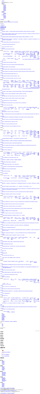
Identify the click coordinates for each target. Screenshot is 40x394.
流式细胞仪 (6, 145)
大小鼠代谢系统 (4, 166)
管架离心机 (10, 34)
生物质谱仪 (7, 186)
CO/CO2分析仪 (16, 232)
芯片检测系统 (2, 212)
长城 (11, 56)
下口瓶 (16, 246)
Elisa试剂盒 (16, 274)
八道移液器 (6, 31)
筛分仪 (8, 100)
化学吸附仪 (20, 93)
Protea (8, 51)
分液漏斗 (6, 257)
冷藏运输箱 (26, 59)
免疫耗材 (1, 294)
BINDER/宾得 (9, 56)
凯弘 (34, 154)
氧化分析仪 (17, 201)
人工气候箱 (14, 138)
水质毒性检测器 (17, 229)
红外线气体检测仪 (20, 232)
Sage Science (5, 135)
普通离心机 (3, 33)
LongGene (27, 130)
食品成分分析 (4, 201)
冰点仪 (15, 201)
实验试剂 (3, 317)
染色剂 (14, 264)
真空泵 (14, 44)
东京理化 (12, 86)
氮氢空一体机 (13, 78)
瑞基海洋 (31, 134)
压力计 (13, 255)
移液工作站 (30, 31)
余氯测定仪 (24, 229)
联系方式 (3, 385)
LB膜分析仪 (10, 93)
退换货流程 (3, 379)
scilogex (20, 51)
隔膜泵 (12, 44)
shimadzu (27, 198)
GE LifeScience (27, 132)
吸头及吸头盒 (4, 288)
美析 (26, 196)
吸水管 (8, 248)
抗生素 (24, 264)
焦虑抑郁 (6, 164)
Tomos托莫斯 (35, 51)
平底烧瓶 (8, 241)
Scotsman (31, 84)
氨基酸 (6, 264)
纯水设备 (1, 61)
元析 (11, 197)
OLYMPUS (8, 58)
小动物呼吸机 (4, 159)
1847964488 (8, 390)
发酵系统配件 (30, 140)
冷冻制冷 (1, 331)
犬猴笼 (10, 157)
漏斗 (1, 256)
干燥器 (20, 246)
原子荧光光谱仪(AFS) (9, 189)
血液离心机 (6, 34)
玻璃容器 (1, 245)
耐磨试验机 (19, 91)
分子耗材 (1, 292)
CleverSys (31, 176)
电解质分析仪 (5, 102)
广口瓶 (10, 246)
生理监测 (1, 161)
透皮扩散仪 (22, 208)
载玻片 (3, 295)
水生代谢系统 (8, 166)
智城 (30, 86)
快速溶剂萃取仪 (16, 71)
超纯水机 (8, 62)
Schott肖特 (16, 261)
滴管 (6, 248)
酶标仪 (5, 206)
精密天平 (8, 46)
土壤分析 (1, 224)
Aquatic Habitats (8, 178)
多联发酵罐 (26, 140)
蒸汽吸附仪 (17, 93)
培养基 (26, 264)
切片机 (5, 147)
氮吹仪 (3, 206)
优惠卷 (1, 304)
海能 (15, 220)
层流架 (12, 157)
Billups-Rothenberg (23, 154)
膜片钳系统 (17, 215)
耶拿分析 (20, 196)
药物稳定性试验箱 (29, 208)
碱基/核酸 (3, 264)
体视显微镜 (10, 36)
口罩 (6, 284)
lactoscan (8, 217)
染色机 (11, 147)
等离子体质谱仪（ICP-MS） (28, 186)
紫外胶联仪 (16, 119)
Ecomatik (12, 237)
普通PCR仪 (3, 111)
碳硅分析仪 (25, 191)
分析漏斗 (8, 257)
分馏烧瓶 (11, 241)
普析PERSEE (35, 197)
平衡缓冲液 (12, 272)
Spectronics (23, 135)
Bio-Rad (35, 135)
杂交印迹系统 (20, 119)
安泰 (19, 58)
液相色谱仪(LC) (4, 183)
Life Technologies (16, 59)
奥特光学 (12, 58)
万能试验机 (3, 91)
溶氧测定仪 (20, 229)
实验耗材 (3, 318)
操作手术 (1, 172)
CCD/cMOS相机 (31, 36)
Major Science (20, 130)
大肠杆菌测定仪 (28, 229)
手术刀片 (8, 286)
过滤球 (19, 257)
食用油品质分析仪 (22, 201)
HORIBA (27, 197)
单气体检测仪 (7, 232)
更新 (2, 325)
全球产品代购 (4, 375)
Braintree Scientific (16, 176)
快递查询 (3, 11)
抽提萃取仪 (12, 71)
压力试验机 (6, 91)
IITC (11, 175)
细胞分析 (1, 144)
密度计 (11, 255)
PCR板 (5, 293)
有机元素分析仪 (8, 191)
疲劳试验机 (16, 91)
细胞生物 (1, 271)
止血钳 (11, 286)
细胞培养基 (6, 272)
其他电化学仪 (24, 102)
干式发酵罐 (10, 140)
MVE (15, 85)
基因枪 (13, 121)
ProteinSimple (31, 131)
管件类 (1, 247)
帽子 (7, 284)
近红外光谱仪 (10, 188)
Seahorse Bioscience (27, 178)
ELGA (27, 85)
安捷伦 (31, 196)
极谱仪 (11, 102)
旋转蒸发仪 (3, 71)
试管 (2, 248)
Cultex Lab (23, 175)
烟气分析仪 (24, 232)
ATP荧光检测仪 (10, 206)
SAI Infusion (16, 51)
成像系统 (1, 214)
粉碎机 (3, 64)
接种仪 (10, 210)
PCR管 (3, 293)
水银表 (5, 255)
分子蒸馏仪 (14, 62)
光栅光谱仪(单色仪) (34, 188)
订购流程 (3, 367)
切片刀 (7, 295)
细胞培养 (1, 142)
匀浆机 (7, 64)
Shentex (20, 297)
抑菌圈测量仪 (7, 210)
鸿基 (30, 237)
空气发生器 (6, 78)
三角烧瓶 (3, 241)
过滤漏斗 (3, 257)
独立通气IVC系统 (15, 157)
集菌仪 (5, 208)
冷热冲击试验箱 (25, 88)
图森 (34, 54)
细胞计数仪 (3, 145)
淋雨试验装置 (29, 88)
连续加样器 (17, 31)
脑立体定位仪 (17, 164)
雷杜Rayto (27, 217)
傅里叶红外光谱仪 (14, 188)
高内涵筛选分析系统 (29, 145)
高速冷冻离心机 (25, 33)
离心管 (7, 288)
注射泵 (3, 44)
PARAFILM (20, 299)
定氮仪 (3, 191)
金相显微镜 (19, 36)
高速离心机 (16, 33)
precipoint (8, 220)
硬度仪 (1, 97)
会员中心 (2, 23)
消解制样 (1, 342)
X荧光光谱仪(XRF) (15, 189)
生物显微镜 (3, 36)
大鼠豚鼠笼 (5, 157)
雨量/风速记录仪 (13, 227)
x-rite (34, 196)
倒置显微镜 (13, 36)
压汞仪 (23, 93)
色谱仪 (1, 182)
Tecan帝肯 (20, 218)
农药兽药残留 (26, 201)
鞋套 (10, 284)
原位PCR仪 (9, 111)
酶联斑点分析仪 (23, 145)
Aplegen (27, 131)
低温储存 (1, 38)
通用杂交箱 (3, 119)
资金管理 (4, 10)
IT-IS (15, 133)
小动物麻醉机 (8, 159)
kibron (12, 53)
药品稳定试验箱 (34, 88)
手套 (4, 284)
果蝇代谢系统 (12, 166)
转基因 (1, 120)
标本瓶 (8, 246)
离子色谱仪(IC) (29, 183)
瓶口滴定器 (27, 31)
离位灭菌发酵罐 (19, 140)
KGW (19, 85)
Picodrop (35, 131)
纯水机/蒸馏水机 (4, 62)
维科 (7, 86)
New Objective (9, 196)
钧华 (15, 56)
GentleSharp (23, 176)
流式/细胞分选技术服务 (5, 306)
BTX (30, 154)
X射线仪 (1, 193)
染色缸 (24, 246)
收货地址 (4, 6)
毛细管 (12, 248)
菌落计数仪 (3, 210)
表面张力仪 (3, 93)
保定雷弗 (31, 53)
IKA (34, 80)
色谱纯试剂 (3, 276)
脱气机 (17, 78)
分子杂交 (1, 118)
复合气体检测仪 (28, 232)
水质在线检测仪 (12, 229)
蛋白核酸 (1, 269)
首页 (2, 313)
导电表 (7, 255)
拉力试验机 (13, 91)
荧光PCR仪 (13, 111)
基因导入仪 (3, 121)
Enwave (31, 198)
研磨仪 (5, 64)
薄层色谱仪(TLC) (25, 183)
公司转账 (3, 364)
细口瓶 (12, 246)
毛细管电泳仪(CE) (34, 183)
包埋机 (3, 147)
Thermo (31, 197)
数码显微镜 (6, 36)
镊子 (4, 286)
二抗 (4, 274)
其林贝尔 (35, 57)
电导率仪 (17, 102)
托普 (23, 238)
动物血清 (3, 272)
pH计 (2, 102)
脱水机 (7, 147)
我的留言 (4, 8)
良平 (19, 56)
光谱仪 (1, 187)
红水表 (3, 255)
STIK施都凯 (20, 54)
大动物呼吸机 (11, 159)
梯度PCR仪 (6, 111)
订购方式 (4, 17)
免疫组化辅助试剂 (11, 274)
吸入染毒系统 (16, 166)
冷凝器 (3, 250)
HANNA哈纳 (9, 107)
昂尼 (15, 86)
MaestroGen (8, 135)
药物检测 (1, 207)
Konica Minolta (8, 238)
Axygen (31, 51)
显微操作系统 (7, 121)
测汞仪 (5, 191)
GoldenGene (5, 51)
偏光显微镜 (16, 36)
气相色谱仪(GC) (8, 183)
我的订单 (3, 3)
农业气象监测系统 (8, 227)
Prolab (23, 196)
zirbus (8, 80)
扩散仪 (11, 64)
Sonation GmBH (12, 51)
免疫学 (1, 273)
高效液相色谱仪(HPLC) (14, 183)
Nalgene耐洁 (31, 80)
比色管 (10, 248)
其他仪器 (1, 104)
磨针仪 (17, 121)
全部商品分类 (3, 27)
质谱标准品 (8, 276)
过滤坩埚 (17, 257)
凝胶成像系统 (2, 116)
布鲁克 (35, 175)
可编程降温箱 (29, 59)
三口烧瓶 (13, 241)
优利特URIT (5, 220)
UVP (19, 133)
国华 (34, 85)
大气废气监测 (2, 234)
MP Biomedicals (16, 81)
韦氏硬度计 (10, 98)
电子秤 (11, 46)
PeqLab (4, 133)
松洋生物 (27, 53)
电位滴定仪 (8, 102)
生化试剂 (1, 263)
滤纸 (18, 288)
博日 (26, 86)
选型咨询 (3, 384)
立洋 (34, 298)
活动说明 (3, 383)
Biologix (31, 299)
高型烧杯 (20, 241)
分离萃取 (1, 70)
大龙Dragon (5, 299)
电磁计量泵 (9, 44)
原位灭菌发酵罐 (14, 140)
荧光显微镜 (23, 36)
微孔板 (9, 293)
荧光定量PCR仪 (17, 111)
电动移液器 (13, 31)
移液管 (9, 288)
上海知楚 (12, 84)
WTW (12, 108)
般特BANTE (20, 107)
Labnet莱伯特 (32, 54)
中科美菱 (23, 53)
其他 (12, 34)
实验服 (3, 284)
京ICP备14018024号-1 (7, 391)
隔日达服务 (3, 374)
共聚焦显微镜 (27, 36)
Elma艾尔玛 (35, 83)
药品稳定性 (25, 208)
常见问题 (3, 366)
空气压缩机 (19, 78)
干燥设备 (1, 41)
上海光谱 (27, 80)
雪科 (23, 85)
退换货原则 (3, 377)
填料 (5, 276)
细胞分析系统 (10, 145)
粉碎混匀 (1, 63)
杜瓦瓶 (32, 59)
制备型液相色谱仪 (19, 183)
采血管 (4, 248)
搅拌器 (13, 64)
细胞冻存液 (9, 272)
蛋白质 (8, 264)
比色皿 (18, 246)
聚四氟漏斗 (11, 257)
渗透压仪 (20, 206)
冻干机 (35, 59)
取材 (7, 173)
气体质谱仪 (10, 186)
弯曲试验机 (10, 91)
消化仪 (3, 73)
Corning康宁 (9, 261)
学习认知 (3, 164)
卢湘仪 (23, 54)
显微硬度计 (23, 98)
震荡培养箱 (17, 138)
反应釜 (9, 71)
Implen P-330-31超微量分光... (6, 354)
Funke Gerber (31, 217)
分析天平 (6, 46)
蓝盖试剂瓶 (5, 246)
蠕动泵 (5, 44)
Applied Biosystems (31, 132)
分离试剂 (22, 264)
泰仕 (34, 237)
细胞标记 (1, 146)
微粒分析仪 (10, 208)
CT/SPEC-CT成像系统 (22, 215)
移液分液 (1, 30)
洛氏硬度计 (19, 98)
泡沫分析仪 (6, 93)
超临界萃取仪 (20, 71)
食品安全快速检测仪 (31, 201)
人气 (2, 326)
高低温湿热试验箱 (33, 87)
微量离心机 (10, 33)
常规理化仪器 (38, 82)
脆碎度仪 (19, 208)
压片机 (17, 73)
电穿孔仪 (10, 121)
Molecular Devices (35, 134)
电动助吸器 (20, 31)
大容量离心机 (29, 33)
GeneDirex (4, 130)
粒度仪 (1, 99)
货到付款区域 (4, 372)
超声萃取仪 (27, 71)
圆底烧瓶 (6, 241)
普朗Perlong (12, 220)
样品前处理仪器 (7, 321)
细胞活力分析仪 (14, 145)
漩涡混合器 (22, 64)
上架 (2, 323)
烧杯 (15, 241)
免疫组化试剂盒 (7, 274)
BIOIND (35, 279)
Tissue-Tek (4, 153)
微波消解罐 (8, 73)
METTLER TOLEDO (8, 54)
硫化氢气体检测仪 (33, 232)
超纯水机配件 (11, 62)
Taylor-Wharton (31, 83)
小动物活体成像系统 (5, 215)
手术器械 (5, 173)
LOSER (35, 218)
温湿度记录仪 (4, 227)
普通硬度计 (3, 98)
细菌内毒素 (16, 208)
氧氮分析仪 (28, 191)
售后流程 (4, 15)
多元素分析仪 (17, 191)
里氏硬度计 (16, 98)
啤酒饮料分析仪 (8, 201)
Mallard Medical (20, 176)
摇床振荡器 (1, 68)
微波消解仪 (5, 73)
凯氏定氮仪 (36, 201)
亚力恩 (4, 218)
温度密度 (1, 254)
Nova (19, 217)
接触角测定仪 (14, 93)
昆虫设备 (1, 170)
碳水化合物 (17, 264)
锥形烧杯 (18, 241)
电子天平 (3, 46)
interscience (8, 218)
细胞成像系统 (9, 215)
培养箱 (38, 135)
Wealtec (16, 130)
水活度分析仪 (12, 201)
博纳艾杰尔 (35, 86)
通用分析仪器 (38, 177)
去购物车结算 (3, 25)
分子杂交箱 (6, 119)
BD (11, 153)
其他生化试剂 (29, 264)
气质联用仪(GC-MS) (21, 186)
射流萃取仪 (30, 71)
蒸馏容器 (1, 252)
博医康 (19, 84)
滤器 (16, 288)
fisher (23, 261)
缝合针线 (13, 286)
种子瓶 (14, 246)
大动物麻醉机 (15, 159)
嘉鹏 (11, 133)
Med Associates (35, 176)
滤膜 (15, 288)
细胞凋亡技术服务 (17, 306)
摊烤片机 (9, 147)
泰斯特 (31, 85)
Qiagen (31, 133)
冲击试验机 (23, 91)
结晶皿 (23, 241)
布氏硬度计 (6, 98)
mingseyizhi (14, 390)
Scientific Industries (23, 81)
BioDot (23, 217)
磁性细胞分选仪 (19, 145)
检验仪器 (1, 205)
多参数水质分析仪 (4, 229)
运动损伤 (8, 164)
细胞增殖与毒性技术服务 (11, 306)
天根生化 (35, 81)
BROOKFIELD (28, 107)
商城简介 (3, 386)
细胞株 (21, 272)
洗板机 (7, 206)
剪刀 (2, 286)
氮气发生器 (10, 78)
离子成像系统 (13, 215)
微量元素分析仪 (12, 191)
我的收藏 (4, 7)
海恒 (30, 301)
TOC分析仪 (6, 230)
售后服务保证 (4, 378)
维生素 (12, 264)
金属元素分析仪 (21, 191)
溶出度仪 (7, 208)
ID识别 (3, 173)
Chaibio (31, 130)
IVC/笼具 (1, 156)
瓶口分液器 (23, 31)
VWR (11, 85)
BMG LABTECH (27, 218)
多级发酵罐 (23, 140)
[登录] (8, 2)
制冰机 (23, 59)
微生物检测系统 (13, 210)
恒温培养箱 (4, 138)
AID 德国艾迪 (20, 153)
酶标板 (7, 293)
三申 (34, 84)
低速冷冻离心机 (20, 33)
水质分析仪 (8, 229)
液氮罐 (38, 58)
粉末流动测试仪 (14, 100)
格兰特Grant (16, 84)
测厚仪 (25, 93)
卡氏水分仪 (14, 102)
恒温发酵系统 (7, 140)
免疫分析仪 (13, 206)
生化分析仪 (17, 206)
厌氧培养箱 (10, 138)
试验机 (1, 90)
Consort (35, 130)
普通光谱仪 (3, 188)
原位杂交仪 (13, 119)
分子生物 (3, 314)
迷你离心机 (6, 33)
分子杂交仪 (10, 119)
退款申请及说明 (4, 380)
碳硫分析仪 (31, 191)
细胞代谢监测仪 (20, 166)
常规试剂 (35, 262)
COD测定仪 (32, 229)
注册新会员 (3, 368)
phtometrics (31, 55)
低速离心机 (13, 33)
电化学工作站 (20, 102)
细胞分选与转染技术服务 (26, 306)
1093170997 (3, 390)
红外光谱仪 (6, 188)
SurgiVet (8, 175)
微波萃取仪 (23, 71)
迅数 (34, 217)
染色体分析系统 (34, 145)
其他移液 (33, 31)
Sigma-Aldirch (28, 279)
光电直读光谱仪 (29, 188)
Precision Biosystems (8, 132)
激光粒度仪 (5, 100)
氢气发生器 (3, 78)
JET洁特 (35, 55)
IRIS (26, 135)
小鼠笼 (3, 157)
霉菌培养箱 (7, 138)
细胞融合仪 (3, 149)
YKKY (23, 84)
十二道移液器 (10, 31)
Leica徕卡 (23, 51)
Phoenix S (12, 196)
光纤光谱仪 (19, 188)
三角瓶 (3, 246)
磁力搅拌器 (15, 64)
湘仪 (4, 58)
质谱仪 (1, 185)
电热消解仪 (12, 73)
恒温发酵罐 (3, 140)
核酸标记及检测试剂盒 (7, 267)
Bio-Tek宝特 (16, 218)
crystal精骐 (27, 153)
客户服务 (3, 14)
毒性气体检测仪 (11, 232)
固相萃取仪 (6, 71)
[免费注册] (11, 2)
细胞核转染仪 (10, 149)
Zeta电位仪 (10, 100)
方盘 (15, 286)
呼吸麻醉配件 (19, 159)
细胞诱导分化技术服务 (33, 306)
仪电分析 (23, 198)
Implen (12, 130)
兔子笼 (8, 157)
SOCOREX (27, 51)
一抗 (2, 274)
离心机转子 (14, 34)
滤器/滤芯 (33, 71)
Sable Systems (32, 175)
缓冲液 (20, 264)
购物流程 (4, 16)
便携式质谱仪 (4, 186)
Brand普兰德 (12, 261)
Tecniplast (27, 176)
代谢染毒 (1, 165)
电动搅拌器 (18, 64)
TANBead (35, 133)
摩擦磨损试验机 (30, 91)
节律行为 (13, 164)
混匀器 (9, 64)
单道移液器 (3, 31)
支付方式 (3, 363)
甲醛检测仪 (3, 232)
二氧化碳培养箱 (21, 138)
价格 (2, 324)
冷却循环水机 (37, 59)
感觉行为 (11, 164)
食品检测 (1, 200)
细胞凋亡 (18, 272)
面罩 (8, 284)
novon (4, 283)
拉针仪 (15, 121)
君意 (7, 133)
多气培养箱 (25, 138)
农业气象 (1, 226)
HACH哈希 (23, 107)
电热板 (15, 73)
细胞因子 (15, 272)
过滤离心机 (37, 33)
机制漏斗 (14, 257)
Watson (8, 299)
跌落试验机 (26, 91)
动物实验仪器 (38, 154)
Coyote (16, 135)
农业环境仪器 (38, 219)
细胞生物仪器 (38, 132)
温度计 (9, 255)
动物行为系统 (2, 163)
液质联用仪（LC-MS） (15, 186)
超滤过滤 (11, 288)
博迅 (34, 53)
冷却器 (5, 250)
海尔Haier (20, 53)
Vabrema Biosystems (8, 152)
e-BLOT (23, 133)
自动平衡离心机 (33, 33)
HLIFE (16, 217)
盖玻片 (5, 295)
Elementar (8, 197)
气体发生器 (1, 77)
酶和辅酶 (10, 264)
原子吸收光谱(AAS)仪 (24, 188)
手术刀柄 (6, 286)
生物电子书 (1, 308)
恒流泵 (7, 44)
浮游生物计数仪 (36, 229)
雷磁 (15, 107)
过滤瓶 (22, 246)
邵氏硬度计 (13, 98)
